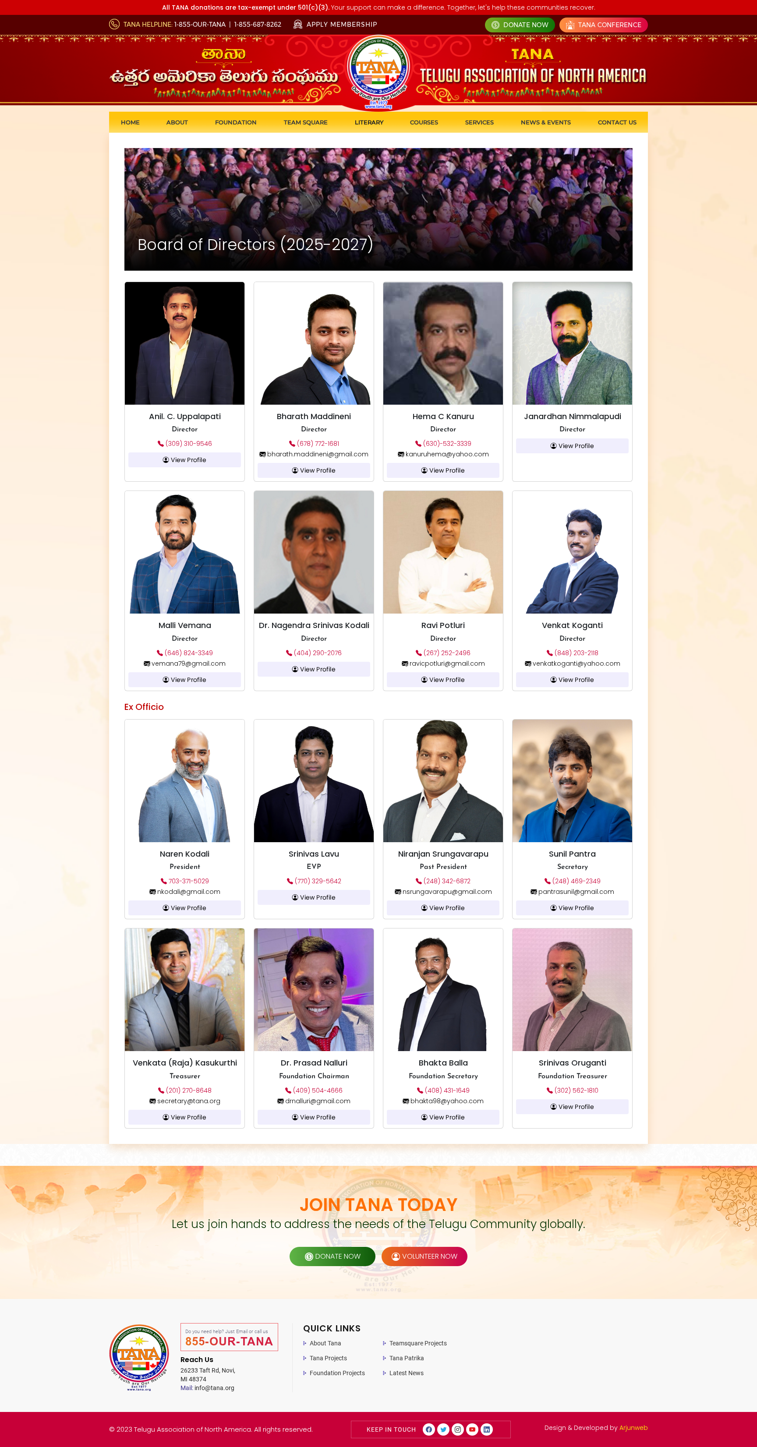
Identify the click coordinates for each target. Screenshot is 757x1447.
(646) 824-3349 (188, 653)
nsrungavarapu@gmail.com (446, 891)
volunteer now (429, 1256)
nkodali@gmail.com (188, 891)
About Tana (325, 1343)
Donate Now (525, 25)
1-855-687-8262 (257, 24)
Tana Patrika (406, 1358)
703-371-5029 (188, 881)
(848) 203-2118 (575, 653)
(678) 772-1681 (317, 443)
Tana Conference (609, 25)
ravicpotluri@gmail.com (446, 663)
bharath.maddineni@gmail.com (316, 454)
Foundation (236, 122)
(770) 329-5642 (317, 881)
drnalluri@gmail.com (316, 1101)
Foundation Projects (337, 1372)
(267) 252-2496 (446, 653)
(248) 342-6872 (446, 881)
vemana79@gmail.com (188, 663)
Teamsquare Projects (418, 1343)
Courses (424, 122)
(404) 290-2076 (317, 653)
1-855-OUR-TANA (200, 24)
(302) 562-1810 (575, 1090)
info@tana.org (207, 1387)
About (177, 122)
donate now (338, 1256)
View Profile (187, 459)
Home (130, 122)
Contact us (617, 122)
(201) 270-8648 (188, 1090)
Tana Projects (328, 1358)
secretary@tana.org (188, 1101)
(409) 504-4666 (317, 1090)
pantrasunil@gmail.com (575, 891)
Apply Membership (340, 24)
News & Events (546, 122)
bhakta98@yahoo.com (446, 1101)
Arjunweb (633, 1427)
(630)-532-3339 (446, 443)
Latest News (406, 1372)
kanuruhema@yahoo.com (446, 454)
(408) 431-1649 (446, 1090)
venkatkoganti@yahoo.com (575, 663)
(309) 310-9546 (188, 443)
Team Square (306, 122)
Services (479, 122)
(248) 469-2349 (576, 881)
